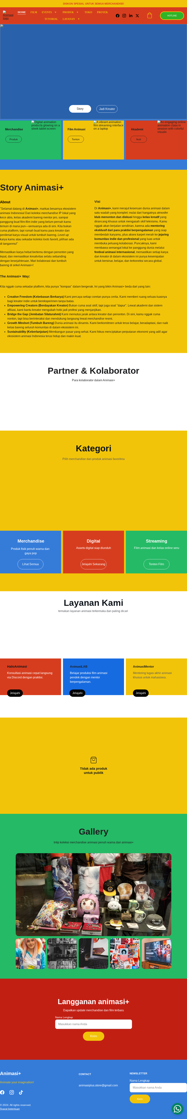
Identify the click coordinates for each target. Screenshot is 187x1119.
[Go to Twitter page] (137, 16)
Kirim (93, 1036)
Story (80, 108)
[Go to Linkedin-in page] (132, 16)
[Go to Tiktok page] (21, 1092)
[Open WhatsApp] (177, 1109)
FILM (33, 12)
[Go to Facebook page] (119, 16)
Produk (13, 139)
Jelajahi (15, 693)
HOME (22, 12)
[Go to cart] (149, 15)
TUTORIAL (51, 19)
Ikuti (138, 139)
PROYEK (102, 12)
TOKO (88, 12)
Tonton (76, 139)
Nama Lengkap (64, 1017)
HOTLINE (172, 15)
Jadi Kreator (107, 108)
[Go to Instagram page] (125, 16)
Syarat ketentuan (10, 1108)
